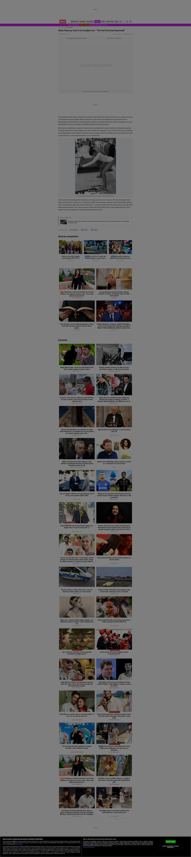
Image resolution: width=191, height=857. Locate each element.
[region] (95, 846)
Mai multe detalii (19, 844)
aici (39, 850)
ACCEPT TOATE (170, 841)
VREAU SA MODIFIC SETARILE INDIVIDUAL (170, 846)
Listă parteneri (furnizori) (89, 847)
